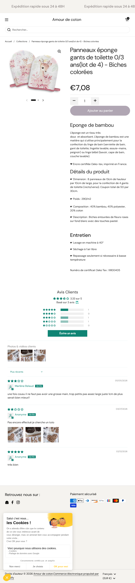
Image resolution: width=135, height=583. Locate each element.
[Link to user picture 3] (51, 435)
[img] (15, 381)
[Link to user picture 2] (33, 435)
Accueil (8, 41)
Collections (21, 41)
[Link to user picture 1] (15, 435)
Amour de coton (66, 19)
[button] (126, 19)
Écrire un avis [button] (67, 333)
